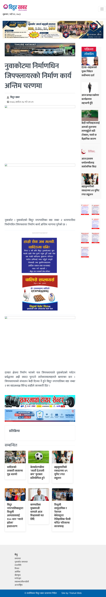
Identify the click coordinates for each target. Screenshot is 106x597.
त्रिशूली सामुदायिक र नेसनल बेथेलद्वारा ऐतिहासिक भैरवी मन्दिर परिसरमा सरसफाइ (62, 515)
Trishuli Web (75, 593)
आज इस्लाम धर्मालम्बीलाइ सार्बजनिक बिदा (89, 162)
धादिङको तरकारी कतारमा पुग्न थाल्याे (15, 471)
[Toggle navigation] (102, 9)
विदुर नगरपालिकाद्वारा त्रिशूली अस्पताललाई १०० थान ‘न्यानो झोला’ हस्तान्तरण (15, 515)
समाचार (18, 558)
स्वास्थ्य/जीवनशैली (22, 582)
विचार (17, 568)
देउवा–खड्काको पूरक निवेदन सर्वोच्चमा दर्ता (89, 71)
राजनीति (18, 565)
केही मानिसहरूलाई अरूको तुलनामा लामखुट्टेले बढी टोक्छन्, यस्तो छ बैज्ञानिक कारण (91, 131)
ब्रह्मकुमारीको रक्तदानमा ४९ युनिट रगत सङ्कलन (60, 472)
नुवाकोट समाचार (21, 562)
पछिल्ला (88, 49)
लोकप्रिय (89, 54)
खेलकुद (18, 575)
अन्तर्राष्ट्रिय (18, 585)
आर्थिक (17, 572)
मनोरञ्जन (18, 578)
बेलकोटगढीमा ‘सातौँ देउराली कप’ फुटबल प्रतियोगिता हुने (37, 472)
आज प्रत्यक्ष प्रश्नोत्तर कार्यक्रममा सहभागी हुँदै (90, 99)
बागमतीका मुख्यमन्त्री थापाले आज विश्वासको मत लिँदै (37, 512)
